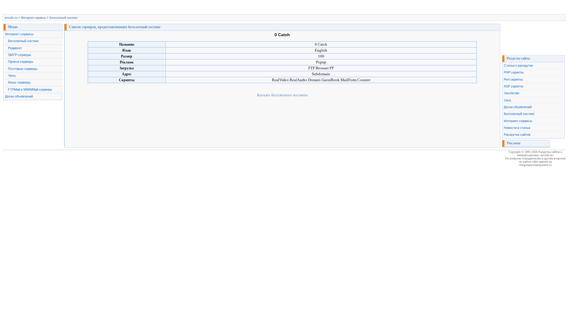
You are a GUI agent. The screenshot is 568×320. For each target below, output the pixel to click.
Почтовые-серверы (22, 69)
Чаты (12, 75)
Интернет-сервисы (33, 17)
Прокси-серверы (20, 61)
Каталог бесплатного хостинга (282, 95)
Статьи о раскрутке (518, 65)
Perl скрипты (513, 79)
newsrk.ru (10, 17)
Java (507, 100)
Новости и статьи (517, 127)
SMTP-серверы (19, 55)
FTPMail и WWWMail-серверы (30, 89)
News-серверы (19, 82)
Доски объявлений (19, 96)
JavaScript (511, 93)
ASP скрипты (513, 86)
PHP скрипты (514, 72)
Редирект (15, 48)
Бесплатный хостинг (63, 17)
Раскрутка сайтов (517, 134)
